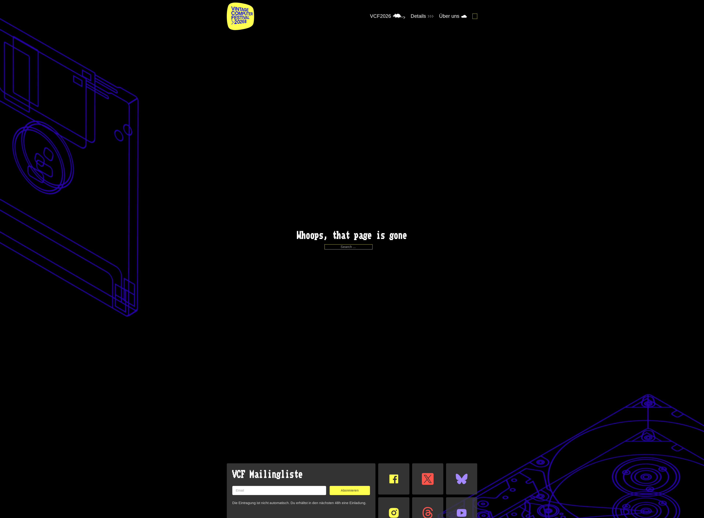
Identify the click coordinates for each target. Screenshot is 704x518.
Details (418, 16)
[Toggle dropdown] (399, 16)
